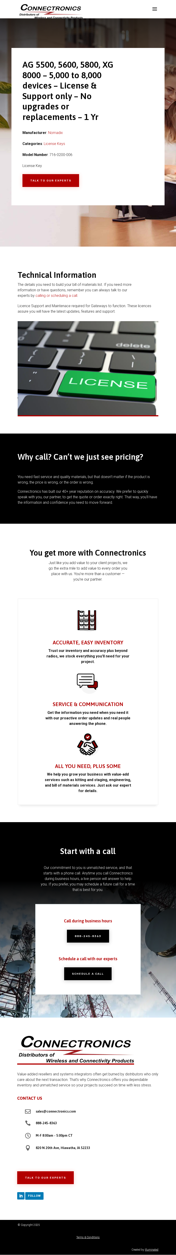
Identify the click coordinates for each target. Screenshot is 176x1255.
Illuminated (151, 1249)
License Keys (54, 144)
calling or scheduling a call (56, 295)
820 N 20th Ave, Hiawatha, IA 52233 (63, 1148)
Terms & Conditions (88, 1237)
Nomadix (55, 133)
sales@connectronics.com (56, 1111)
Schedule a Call (88, 973)
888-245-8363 (88, 936)
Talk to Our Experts (50, 180)
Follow (34, 1195)
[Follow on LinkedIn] (21, 1195)
